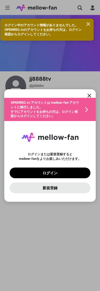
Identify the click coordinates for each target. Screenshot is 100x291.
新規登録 (50, 188)
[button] (50, 109)
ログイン (50, 173)
